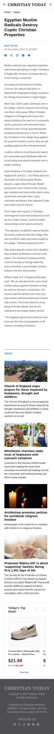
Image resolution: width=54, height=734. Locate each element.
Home (7, 12)
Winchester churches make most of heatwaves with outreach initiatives (23, 454)
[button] (4, 4)
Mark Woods (11, 45)
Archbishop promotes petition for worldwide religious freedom (25, 516)
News (17, 12)
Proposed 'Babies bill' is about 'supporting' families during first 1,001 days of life (26, 567)
